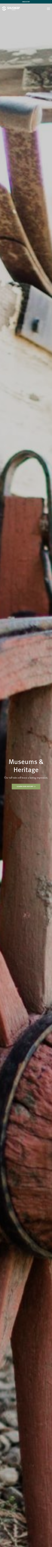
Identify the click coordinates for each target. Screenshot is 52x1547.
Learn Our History (25, 786)
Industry (26, 2)
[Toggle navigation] (48, 8)
